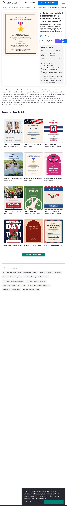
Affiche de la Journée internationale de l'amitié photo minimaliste (13, 178)
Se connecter (30, 3)
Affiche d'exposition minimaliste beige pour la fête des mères (13, 144)
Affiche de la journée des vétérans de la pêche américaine (33, 144)
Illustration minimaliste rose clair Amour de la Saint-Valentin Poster (53, 178)
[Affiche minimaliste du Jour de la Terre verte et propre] (33, 198)
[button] (47, 41)
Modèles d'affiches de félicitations (13, 281)
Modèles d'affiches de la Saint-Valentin (14, 285)
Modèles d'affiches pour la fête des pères (36, 277)
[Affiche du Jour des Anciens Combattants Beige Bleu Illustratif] (53, 198)
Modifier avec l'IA (62, 41)
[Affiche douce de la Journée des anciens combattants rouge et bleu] (53, 231)
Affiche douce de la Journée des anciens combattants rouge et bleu (53, 245)
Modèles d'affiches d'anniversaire (36, 281)
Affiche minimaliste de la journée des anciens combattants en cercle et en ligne (53, 144)
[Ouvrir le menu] (63, 3)
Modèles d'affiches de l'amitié (11, 289)
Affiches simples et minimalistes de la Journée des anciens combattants (13, 245)
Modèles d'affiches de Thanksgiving (50, 272)
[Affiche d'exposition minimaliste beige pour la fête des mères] (13, 131)
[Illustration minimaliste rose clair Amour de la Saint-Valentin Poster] (53, 164)
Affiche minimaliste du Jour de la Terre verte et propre (33, 211)
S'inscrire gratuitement (47, 3)
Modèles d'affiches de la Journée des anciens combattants (20, 272)
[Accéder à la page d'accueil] (9, 2)
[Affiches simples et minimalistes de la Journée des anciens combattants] (13, 231)
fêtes (34, 7)
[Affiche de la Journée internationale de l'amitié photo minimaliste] (13, 164)
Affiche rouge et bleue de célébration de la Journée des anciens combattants (13, 211)
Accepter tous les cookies (54, 502)
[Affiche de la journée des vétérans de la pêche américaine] (33, 131)
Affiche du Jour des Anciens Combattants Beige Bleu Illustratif (53, 211)
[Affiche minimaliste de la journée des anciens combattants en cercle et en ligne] (53, 131)
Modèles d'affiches (25, 7)
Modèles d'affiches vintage (31, 289)
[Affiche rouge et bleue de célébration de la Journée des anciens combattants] (13, 198)
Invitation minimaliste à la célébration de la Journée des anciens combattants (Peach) (33, 178)
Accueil (4, 7)
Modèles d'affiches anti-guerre (12, 277)
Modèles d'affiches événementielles (38, 285)
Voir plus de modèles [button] (33, 254)
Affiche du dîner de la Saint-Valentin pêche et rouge (33, 245)
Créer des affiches (13, 7)
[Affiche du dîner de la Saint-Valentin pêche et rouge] (33, 231)
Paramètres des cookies (33, 502)
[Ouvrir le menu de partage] (62, 36)
